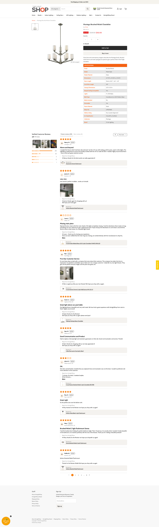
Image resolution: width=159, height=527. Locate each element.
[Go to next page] (89, 475)
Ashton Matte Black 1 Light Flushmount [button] (75, 413)
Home (33, 15)
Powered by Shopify (36, 522)
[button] (44, 151)
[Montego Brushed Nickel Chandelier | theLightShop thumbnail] (35, 27)
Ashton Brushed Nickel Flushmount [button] (74, 208)
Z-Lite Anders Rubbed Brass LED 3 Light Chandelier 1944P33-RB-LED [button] (83, 243)
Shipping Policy (35, 499)
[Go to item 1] (37, 144)
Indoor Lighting (49, 15)
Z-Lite (86, 27)
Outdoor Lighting (81, 15)
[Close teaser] (11, 516)
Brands (40, 15)
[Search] (87, 9)
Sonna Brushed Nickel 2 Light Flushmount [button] (76, 443)
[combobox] (73, 9)
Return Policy (35, 501)
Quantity (85, 36)
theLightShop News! (109, 15)
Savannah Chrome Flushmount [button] (73, 163)
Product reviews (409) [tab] (66, 134)
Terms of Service (36, 506)
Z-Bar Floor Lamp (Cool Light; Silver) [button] (75, 351)
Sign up (59, 506)
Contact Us (98, 15)
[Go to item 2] (45, 144)
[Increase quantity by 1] (98, 39)
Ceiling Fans (59, 15)
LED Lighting (69, 15)
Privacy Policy (35, 503)
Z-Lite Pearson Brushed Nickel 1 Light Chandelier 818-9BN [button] (80, 384)
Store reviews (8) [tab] (78, 134)
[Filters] (115, 134)
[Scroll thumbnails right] (54, 144)
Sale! (90, 15)
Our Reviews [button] (157, 265)
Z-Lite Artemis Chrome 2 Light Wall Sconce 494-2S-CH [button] (79, 289)
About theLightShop (37, 494)
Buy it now (105, 53)
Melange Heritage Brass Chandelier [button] (74, 321)
